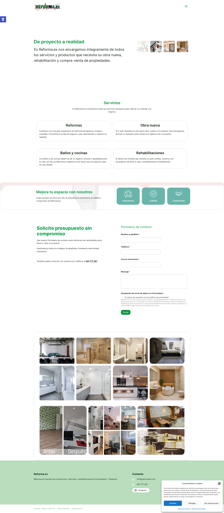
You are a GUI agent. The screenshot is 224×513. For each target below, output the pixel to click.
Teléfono (126, 247)
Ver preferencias (211, 503)
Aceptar (172, 503)
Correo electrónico (130, 259)
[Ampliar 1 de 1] (83, 409)
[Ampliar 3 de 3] (185, 44)
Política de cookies (184, 509)
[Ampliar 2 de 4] (108, 341)
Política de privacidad (198, 509)
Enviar (126, 312)
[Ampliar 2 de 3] (159, 44)
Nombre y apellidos (130, 234)
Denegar (192, 503)
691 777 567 (91, 261)
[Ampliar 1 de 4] (71, 341)
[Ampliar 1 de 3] (145, 44)
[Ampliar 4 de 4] (108, 368)
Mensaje (125, 272)
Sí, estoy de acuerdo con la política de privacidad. (146, 297)
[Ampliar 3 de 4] (71, 368)
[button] (3, 19)
